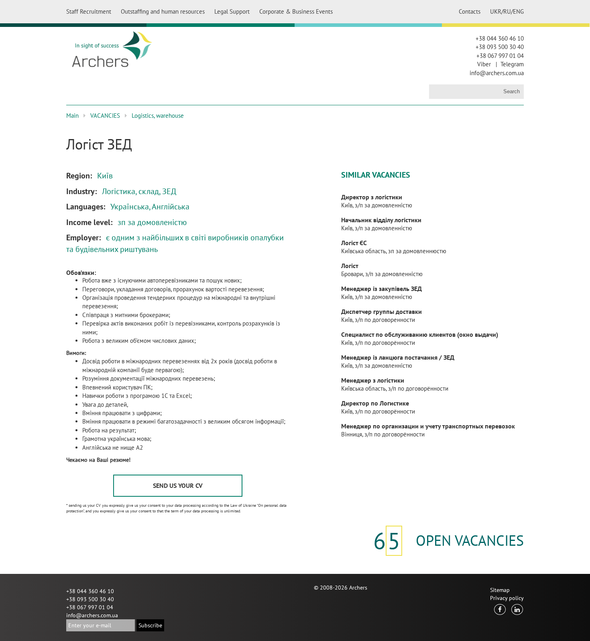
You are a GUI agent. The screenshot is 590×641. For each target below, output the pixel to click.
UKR (495, 11)
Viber (484, 64)
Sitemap (500, 590)
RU (507, 11)
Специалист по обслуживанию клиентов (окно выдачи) (419, 334)
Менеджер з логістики (372, 380)
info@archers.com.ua (497, 73)
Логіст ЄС (354, 243)
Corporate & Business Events (296, 11)
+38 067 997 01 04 (500, 55)
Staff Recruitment (88, 11)
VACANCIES (105, 115)
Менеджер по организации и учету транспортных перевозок (428, 426)
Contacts (469, 11)
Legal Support (232, 11)
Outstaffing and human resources (163, 11)
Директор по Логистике (375, 403)
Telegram (512, 64)
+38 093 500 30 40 (500, 47)
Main (72, 115)
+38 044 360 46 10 (500, 38)
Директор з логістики (371, 197)
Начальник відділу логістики (381, 220)
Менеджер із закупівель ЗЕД (381, 289)
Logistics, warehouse (158, 115)
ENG (518, 11)
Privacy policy (507, 598)
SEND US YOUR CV (178, 485)
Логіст (349, 266)
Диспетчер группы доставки (381, 311)
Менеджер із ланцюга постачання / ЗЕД (397, 357)
